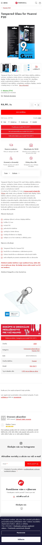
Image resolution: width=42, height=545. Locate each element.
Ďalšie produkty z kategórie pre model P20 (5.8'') (21, 338)
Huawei (34, 361)
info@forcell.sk (22, 496)
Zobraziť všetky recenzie (23, 419)
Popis (6, 173)
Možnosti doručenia (10, 96)
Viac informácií (24, 85)
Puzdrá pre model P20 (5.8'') (21, 127)
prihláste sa (4, 397)
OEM (39, 118)
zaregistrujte (17, 397)
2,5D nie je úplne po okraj (30, 371)
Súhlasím (21, 539)
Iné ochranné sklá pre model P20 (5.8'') (21, 131)
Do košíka (21, 112)
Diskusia (14, 173)
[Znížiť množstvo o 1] (32, 105)
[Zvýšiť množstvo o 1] (38, 105)
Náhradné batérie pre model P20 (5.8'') (21, 136)
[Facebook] (21, 508)
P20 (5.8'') (33, 366)
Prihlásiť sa (33, 464)
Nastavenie (21, 533)
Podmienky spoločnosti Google (19, 528)
